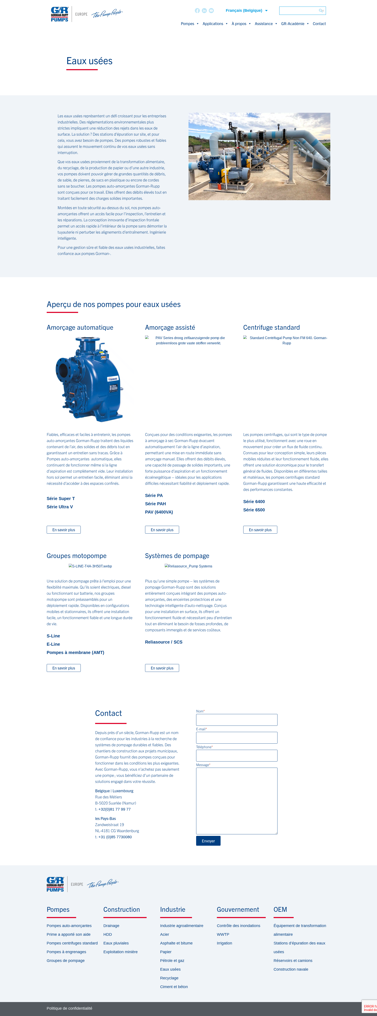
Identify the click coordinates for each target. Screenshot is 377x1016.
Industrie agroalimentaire (181, 926)
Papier (165, 952)
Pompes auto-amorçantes (69, 926)
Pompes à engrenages (66, 952)
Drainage (111, 926)
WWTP (223, 934)
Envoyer (208, 840)
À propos (239, 23)
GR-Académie (292, 23)
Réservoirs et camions (293, 960)
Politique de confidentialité (69, 1008)
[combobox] (302, 11)
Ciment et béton (174, 987)
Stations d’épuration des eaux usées (299, 947)
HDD (107, 934)
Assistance (264, 23)
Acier (164, 934)
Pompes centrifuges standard (72, 943)
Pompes (187, 23)
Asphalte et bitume (176, 943)
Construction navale (291, 969)
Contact (319, 23)
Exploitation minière (120, 952)
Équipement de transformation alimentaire (300, 930)
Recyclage (169, 978)
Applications (213, 23)
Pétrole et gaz (172, 960)
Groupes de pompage (66, 960)
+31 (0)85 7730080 (115, 837)
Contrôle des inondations (238, 926)
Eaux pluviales (116, 943)
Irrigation (224, 943)
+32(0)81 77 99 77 (114, 809)
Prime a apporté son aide (69, 934)
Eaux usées (170, 969)
